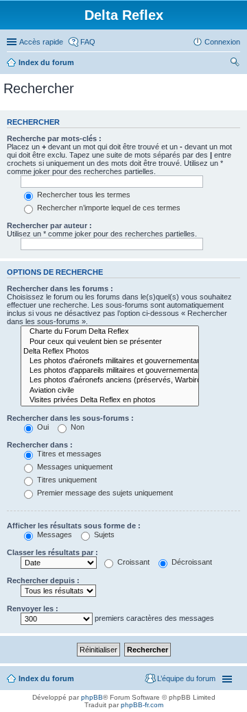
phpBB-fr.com (142, 705)
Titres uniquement (66, 480)
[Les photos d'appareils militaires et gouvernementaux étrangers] (110, 371)
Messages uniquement (74, 467)
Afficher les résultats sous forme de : (74, 525)
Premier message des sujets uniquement (104, 493)
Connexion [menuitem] (222, 42)
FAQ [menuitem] (87, 42)
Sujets (103, 534)
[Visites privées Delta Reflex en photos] (110, 400)
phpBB (92, 697)
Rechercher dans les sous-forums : (70, 418)
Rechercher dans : (40, 445)
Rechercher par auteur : (49, 225)
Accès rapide (41, 42)
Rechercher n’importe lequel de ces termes (107, 208)
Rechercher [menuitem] (234, 63)
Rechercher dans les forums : (60, 288)
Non (76, 427)
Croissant (132, 562)
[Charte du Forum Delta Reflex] (110, 331)
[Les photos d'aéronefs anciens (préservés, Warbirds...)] (110, 380)
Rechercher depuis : (43, 580)
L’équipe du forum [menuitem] (186, 678)
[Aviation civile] (110, 390)
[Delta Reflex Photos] (110, 351)
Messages (53, 534)
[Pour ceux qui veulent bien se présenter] (110, 342)
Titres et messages (68, 454)
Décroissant (190, 562)
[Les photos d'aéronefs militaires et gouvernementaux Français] (110, 361)
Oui (42, 427)
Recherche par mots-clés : (54, 138)
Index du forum (46, 62)
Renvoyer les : (32, 608)
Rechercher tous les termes (82, 195)
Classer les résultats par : (52, 552)
